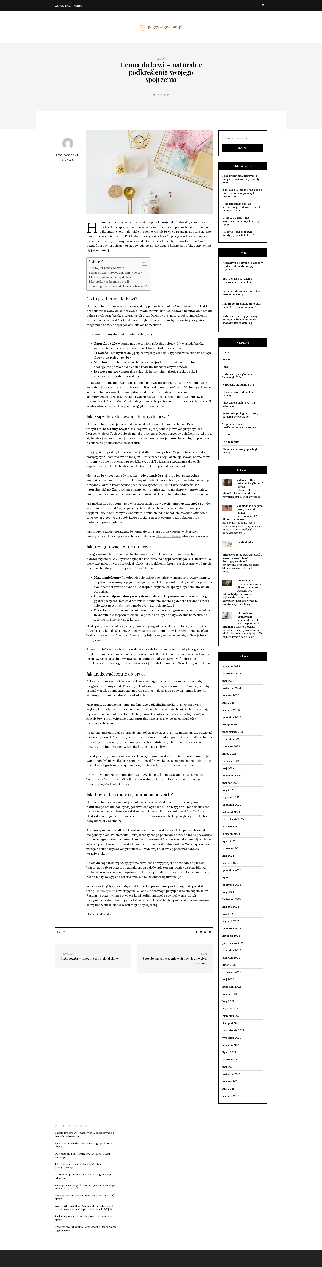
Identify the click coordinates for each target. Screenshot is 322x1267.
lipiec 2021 (229, 1052)
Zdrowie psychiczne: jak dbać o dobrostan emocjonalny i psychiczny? (242, 193)
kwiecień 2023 (231, 899)
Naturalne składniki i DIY (238, 384)
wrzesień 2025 (231, 739)
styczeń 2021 (230, 1096)
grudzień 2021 (231, 1016)
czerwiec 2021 (231, 1059)
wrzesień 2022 (231, 950)
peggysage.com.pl (68, 155)
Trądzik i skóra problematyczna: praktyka (239, 425)
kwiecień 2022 (231, 986)
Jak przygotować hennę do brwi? (112, 277)
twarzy (162, 485)
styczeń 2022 (231, 1008)
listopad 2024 (231, 812)
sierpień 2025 (231, 746)
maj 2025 (228, 768)
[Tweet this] (201, 932)
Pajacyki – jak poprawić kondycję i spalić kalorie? (238, 233)
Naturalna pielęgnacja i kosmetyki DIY (237, 375)
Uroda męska (230, 441)
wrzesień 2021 (231, 1037)
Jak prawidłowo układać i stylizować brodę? (250, 483)
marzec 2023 (230, 906)
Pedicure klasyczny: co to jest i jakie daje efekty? (242, 292)
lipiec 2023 (229, 877)
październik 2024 (233, 819)
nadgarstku (203, 760)
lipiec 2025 (229, 753)
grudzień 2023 (231, 870)
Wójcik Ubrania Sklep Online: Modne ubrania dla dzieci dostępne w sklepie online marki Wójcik (84, 1207)
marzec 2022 (230, 994)
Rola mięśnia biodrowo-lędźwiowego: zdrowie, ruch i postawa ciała (241, 207)
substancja (124, 605)
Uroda (161, 59)
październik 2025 (233, 731)
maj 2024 (228, 855)
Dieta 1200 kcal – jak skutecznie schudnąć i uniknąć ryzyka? (241, 221)
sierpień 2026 (231, 666)
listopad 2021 (230, 1023)
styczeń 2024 (231, 863)
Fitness (227, 359)
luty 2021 (228, 1088)
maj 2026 (228, 681)
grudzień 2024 (231, 804)
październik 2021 (233, 1030)
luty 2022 (228, 1001)
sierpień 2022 (231, 957)
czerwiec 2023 (231, 884)
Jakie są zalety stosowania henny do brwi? (118, 272)
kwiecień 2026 (231, 688)
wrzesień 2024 (231, 826)
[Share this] (196, 932)
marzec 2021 (230, 1081)
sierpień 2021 (230, 1045)
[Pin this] (210, 932)
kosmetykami (105, 891)
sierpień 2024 (231, 833)
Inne (225, 366)
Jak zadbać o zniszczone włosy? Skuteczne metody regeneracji (249, 585)
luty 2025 (228, 790)
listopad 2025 (231, 724)
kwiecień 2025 (231, 775)
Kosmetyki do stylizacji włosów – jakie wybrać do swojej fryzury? (242, 266)
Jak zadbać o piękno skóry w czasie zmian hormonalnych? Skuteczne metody (242, 512)
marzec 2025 (230, 782)
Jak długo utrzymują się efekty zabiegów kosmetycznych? (241, 305)
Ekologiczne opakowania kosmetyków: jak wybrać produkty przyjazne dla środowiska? (240, 620)
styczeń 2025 (231, 797)
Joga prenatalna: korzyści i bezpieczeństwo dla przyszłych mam (242, 179)
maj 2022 (228, 979)
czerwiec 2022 (231, 972)
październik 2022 (233, 943)
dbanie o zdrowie (168, 536)
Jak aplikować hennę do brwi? (110, 281)
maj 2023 (228, 892)
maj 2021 (227, 1067)
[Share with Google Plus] (205, 932)
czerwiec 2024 (231, 848)
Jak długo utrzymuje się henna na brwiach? (119, 286)
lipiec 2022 (229, 965)
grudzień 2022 (231, 928)
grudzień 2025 (231, 717)
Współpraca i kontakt (70, 5)
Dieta (225, 352)
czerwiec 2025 (231, 761)
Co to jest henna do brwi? (107, 268)
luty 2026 (228, 702)
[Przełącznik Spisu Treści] (142, 262)
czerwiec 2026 (231, 673)
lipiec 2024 (229, 841)
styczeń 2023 (231, 921)
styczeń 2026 (231, 710)
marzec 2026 (230, 695)
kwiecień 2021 (231, 1074)
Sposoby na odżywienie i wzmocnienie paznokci (237, 280)
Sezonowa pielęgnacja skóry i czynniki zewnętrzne (241, 415)
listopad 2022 (231, 935)
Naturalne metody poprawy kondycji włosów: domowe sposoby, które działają (239, 319)
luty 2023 (228, 914)
